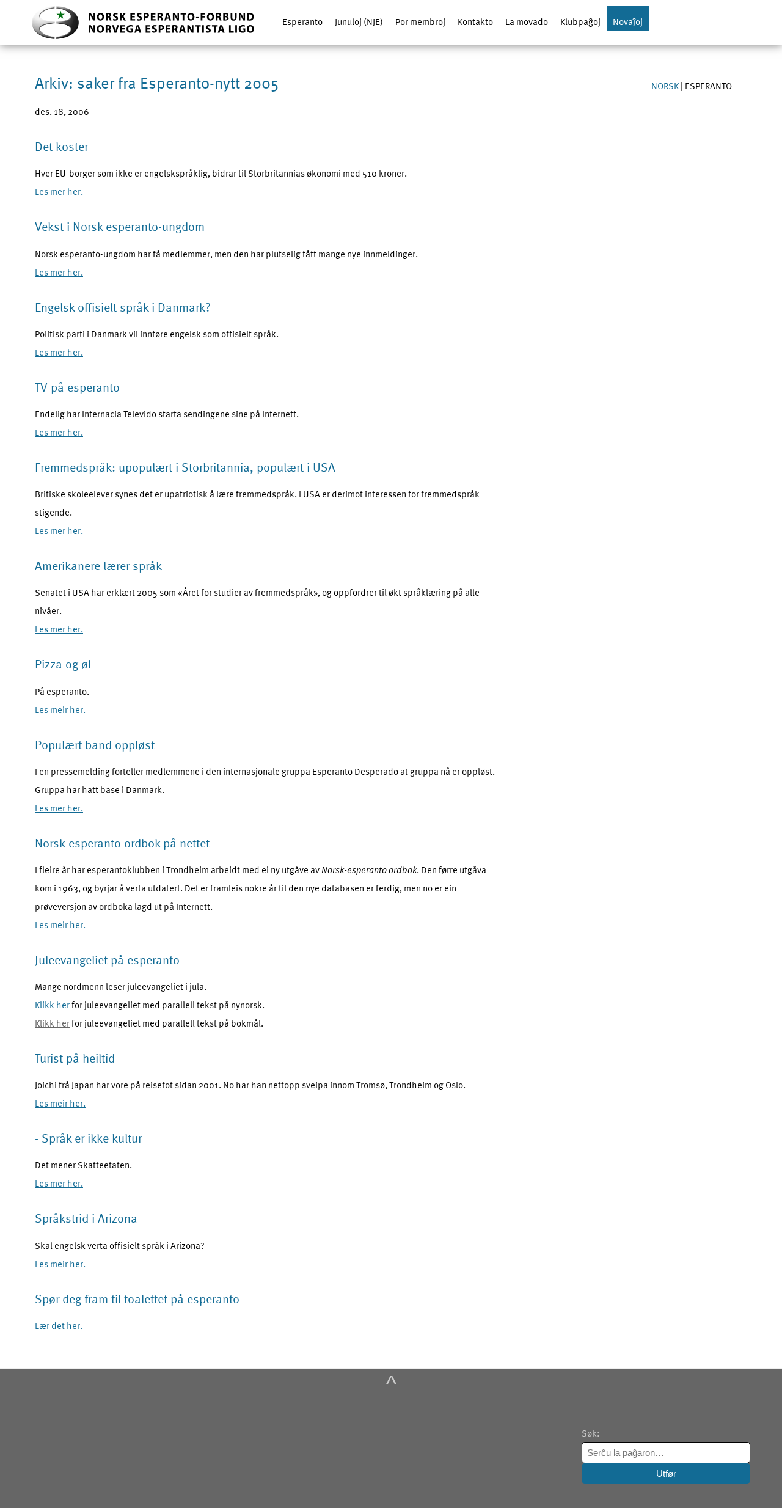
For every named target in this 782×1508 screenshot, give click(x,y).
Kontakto (475, 21)
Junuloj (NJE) (359, 21)
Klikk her (52, 1004)
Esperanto (302, 21)
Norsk (666, 85)
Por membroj (420, 21)
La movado (526, 21)
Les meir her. (60, 709)
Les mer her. (59, 191)
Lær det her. (58, 1325)
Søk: (592, 1433)
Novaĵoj (628, 21)
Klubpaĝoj (580, 21)
